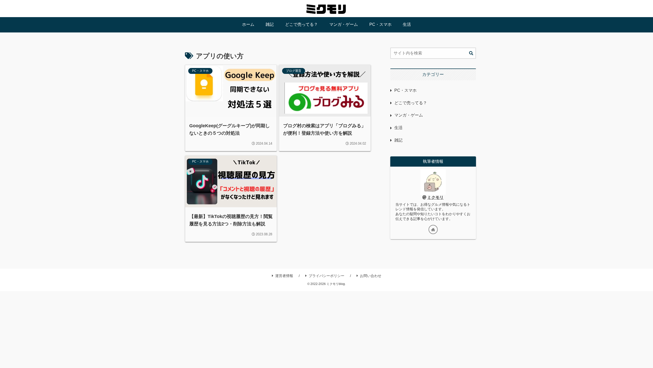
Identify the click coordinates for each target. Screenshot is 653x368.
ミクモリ (435, 197)
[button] (471, 53)
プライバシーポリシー (326, 276)
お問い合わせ (370, 276)
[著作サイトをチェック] (433, 229)
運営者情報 (284, 276)
